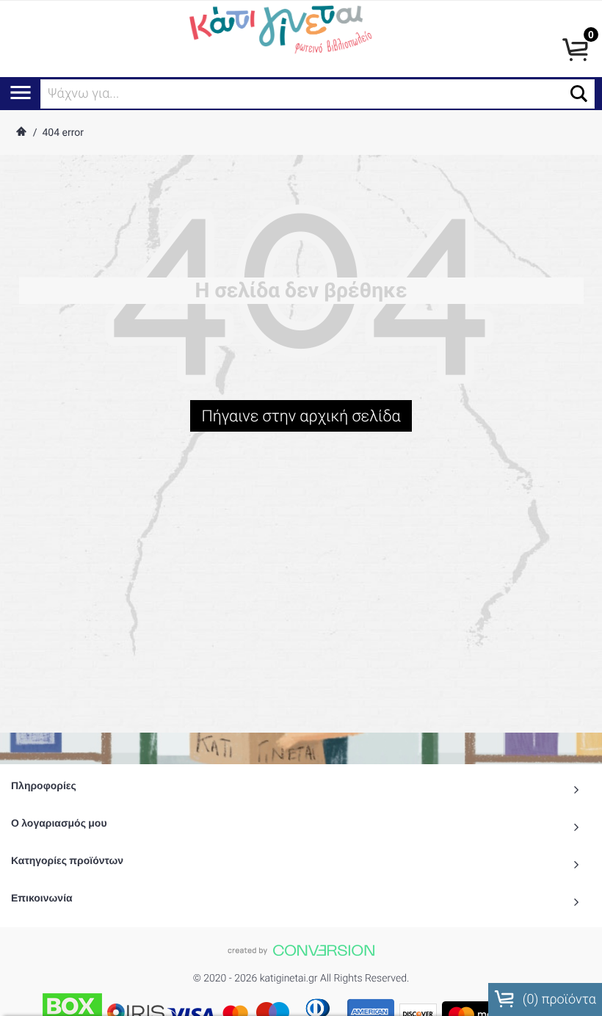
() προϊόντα (557, 999)
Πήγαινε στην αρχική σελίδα (300, 416)
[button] (578, 93)
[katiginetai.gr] (278, 27)
